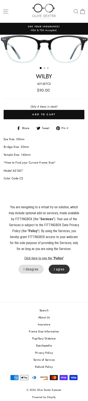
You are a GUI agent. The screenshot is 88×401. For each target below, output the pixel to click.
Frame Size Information (44, 331)
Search (44, 310)
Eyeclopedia (44, 345)
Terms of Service (44, 360)
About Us (44, 317)
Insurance (44, 324)
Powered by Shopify (44, 397)
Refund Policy (44, 367)
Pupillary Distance (44, 338)
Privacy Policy (44, 353)
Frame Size (46, 162)
